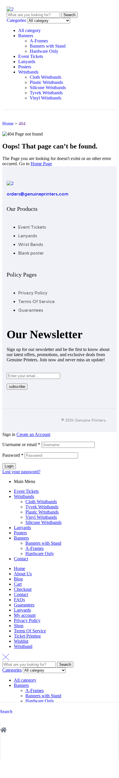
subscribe (17, 386)
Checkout (22, 589)
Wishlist (21, 641)
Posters (24, 66)
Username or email (21, 444)
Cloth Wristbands (45, 77)
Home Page (41, 163)
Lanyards (26, 61)
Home (19, 568)
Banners (25, 35)
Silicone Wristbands (48, 87)
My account (25, 615)
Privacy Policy (27, 620)
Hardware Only (44, 51)
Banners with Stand (48, 46)
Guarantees (24, 604)
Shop (18, 625)
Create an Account (33, 434)
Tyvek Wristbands (46, 92)
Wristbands (28, 71)
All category (29, 30)
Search (69, 15)
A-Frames (39, 40)
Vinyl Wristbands (45, 97)
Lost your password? (21, 471)
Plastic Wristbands (46, 82)
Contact (21, 558)
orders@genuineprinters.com (37, 194)
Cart (18, 584)
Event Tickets (30, 56)
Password (12, 455)
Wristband (23, 646)
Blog (18, 578)
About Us (23, 573)
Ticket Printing (27, 636)
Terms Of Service (30, 630)
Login (9, 466)
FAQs (19, 599)
